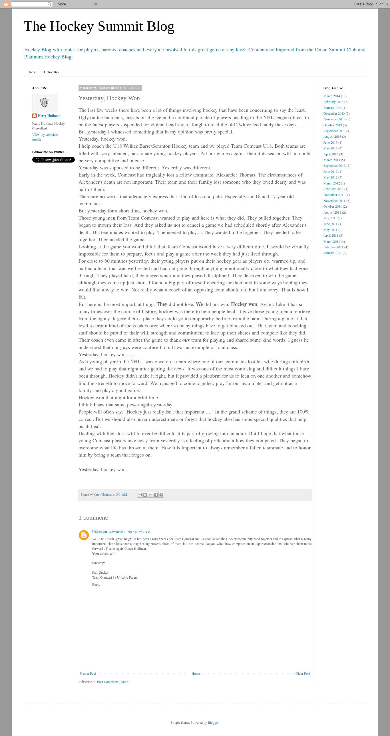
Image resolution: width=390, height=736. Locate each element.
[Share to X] (150, 495)
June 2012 (330, 171)
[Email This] (139, 495)
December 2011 (334, 194)
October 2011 (332, 206)
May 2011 (330, 229)
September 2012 (334, 165)
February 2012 (333, 188)
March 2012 (331, 183)
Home (31, 72)
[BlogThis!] (145, 495)
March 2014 (331, 96)
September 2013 (334, 130)
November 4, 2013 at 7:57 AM (129, 531)
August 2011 (332, 212)
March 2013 (331, 159)
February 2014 (333, 101)
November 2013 (334, 119)
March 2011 (331, 241)
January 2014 (332, 107)
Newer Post (88, 673)
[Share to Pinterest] (161, 495)
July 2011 (330, 218)
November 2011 (334, 200)
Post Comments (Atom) (113, 681)
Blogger (213, 722)
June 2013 (330, 142)
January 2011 (332, 252)
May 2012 (330, 177)
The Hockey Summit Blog (99, 26)
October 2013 (332, 125)
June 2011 (330, 223)
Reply (96, 584)
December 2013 (334, 113)
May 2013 (330, 148)
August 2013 (332, 136)
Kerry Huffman (49, 115)
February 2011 (333, 247)
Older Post (302, 673)
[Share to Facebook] (156, 495)
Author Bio (51, 72)
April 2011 (330, 235)
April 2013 (330, 154)
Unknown (99, 531)
